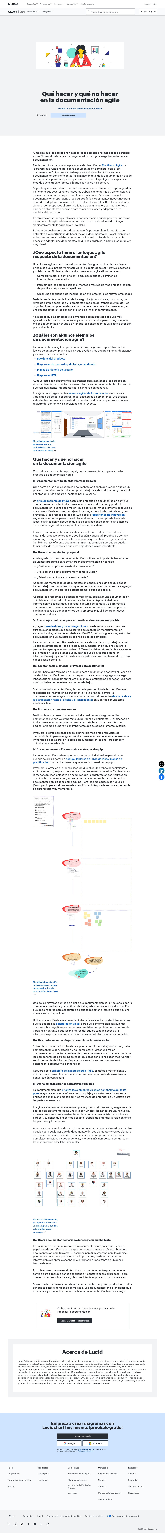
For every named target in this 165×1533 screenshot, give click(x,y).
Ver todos (72, 1493)
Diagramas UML (47, 375)
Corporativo (14, 1473)
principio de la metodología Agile (72, 1070)
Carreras (102, 1486)
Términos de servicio (86, 1449)
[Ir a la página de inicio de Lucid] (17, 3)
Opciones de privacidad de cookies (64, 1516)
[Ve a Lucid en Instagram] (22, 1524)
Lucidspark (43, 1473)
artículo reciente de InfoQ (53, 500)
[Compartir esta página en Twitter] (161, 764)
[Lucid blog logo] (17, 11)
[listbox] (110, 11)
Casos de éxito (105, 1499)
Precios (11, 1486)
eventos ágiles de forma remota (88, 393)
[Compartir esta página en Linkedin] (161, 771)
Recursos (58, 4)
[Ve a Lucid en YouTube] (35, 1524)
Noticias (102, 1480)
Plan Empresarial (87, 4)
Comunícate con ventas (110, 1493)
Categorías (46, 11)
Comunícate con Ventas (19, 1480)
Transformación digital (79, 1473)
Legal (40, 1516)
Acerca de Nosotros (107, 1473)
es (13, 1516)
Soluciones (45, 4)
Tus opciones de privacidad (125, 1516)
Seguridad (133, 1480)
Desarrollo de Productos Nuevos (79, 1486)
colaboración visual (68, 1023)
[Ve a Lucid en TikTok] (47, 1524)
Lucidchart (43, 1480)
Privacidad (28, 1516)
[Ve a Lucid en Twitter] (15, 1524)
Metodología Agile (68, 115)
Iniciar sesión (150, 4)
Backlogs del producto (51, 358)
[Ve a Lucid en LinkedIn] (9, 1524)
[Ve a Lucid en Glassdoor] (41, 1524)
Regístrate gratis (148, 11)
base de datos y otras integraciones (66, 626)
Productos (31, 4)
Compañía (71, 4)
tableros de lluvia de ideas (92, 758)
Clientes (132, 1473)
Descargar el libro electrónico (75, 1320)
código (70, 758)
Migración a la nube (77, 1480)
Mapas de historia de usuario (55, 369)
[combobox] (112, 12)
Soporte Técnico (136, 1486)
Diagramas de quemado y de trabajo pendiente (66, 364)
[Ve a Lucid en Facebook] (28, 1524)
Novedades (133, 1493)
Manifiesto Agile (112, 165)
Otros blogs (32, 11)
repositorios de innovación (108, 514)
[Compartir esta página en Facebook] (161, 777)
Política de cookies (94, 1516)
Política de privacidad (85, 1451)
